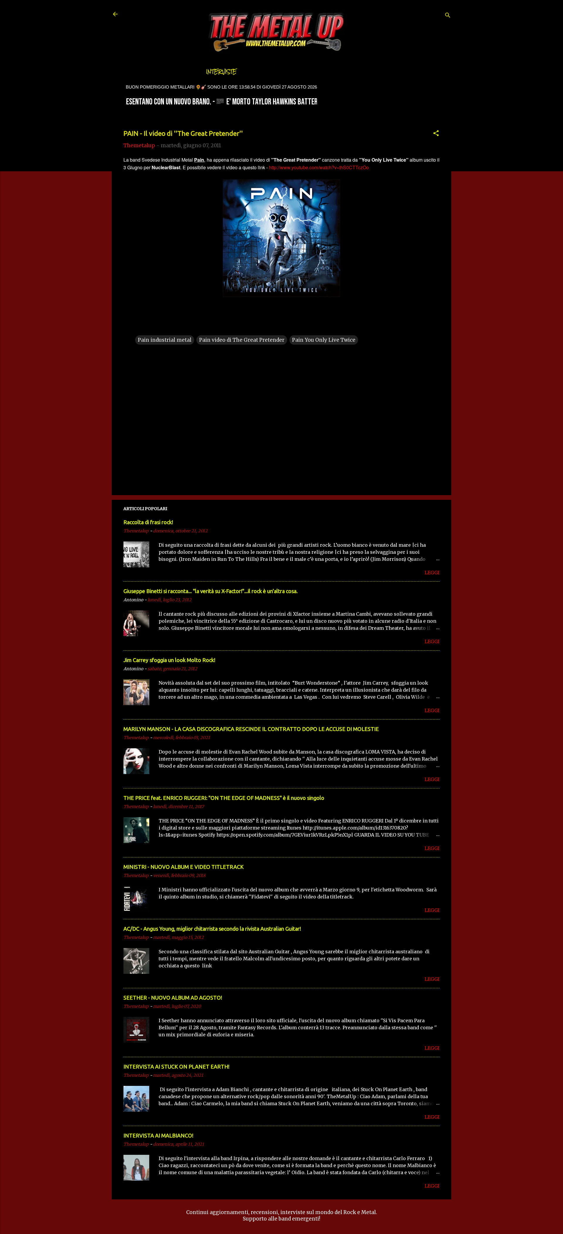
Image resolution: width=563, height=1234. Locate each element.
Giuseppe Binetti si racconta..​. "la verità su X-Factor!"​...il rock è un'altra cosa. (210, 591)
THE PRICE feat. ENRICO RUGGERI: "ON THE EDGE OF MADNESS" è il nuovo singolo (223, 798)
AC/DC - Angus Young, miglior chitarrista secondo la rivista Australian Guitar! (212, 929)
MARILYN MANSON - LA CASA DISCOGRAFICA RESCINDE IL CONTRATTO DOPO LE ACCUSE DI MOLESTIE (251, 729)
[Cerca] (447, 16)
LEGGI (432, 572)
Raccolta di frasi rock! (148, 522)
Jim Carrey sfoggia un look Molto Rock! (169, 660)
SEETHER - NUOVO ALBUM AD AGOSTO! (172, 998)
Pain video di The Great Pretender (241, 340)
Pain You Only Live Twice (323, 340)
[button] (436, 134)
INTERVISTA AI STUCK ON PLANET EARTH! (176, 1066)
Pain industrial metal (164, 340)
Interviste (221, 72)
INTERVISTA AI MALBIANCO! (158, 1135)
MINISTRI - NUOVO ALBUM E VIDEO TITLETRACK (183, 867)
